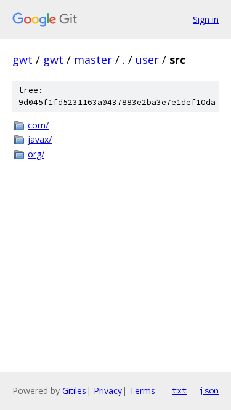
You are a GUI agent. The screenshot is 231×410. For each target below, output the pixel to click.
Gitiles (74, 390)
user (147, 59)
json (209, 390)
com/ (38, 125)
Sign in (206, 19)
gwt (22, 59)
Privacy (108, 390)
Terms (142, 390)
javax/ (40, 139)
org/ (36, 154)
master (93, 59)
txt (179, 390)
